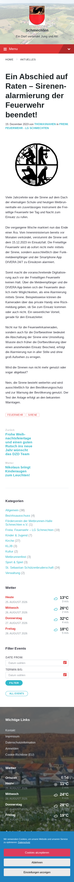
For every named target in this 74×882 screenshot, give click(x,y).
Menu (13, 49)
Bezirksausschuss (17, 515)
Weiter (9, 463)
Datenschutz (24, 842)
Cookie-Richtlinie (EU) (19, 754)
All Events (16, 693)
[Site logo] (37, 24)
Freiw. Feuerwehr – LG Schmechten (29, 530)
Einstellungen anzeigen (37, 872)
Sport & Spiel (14, 562)
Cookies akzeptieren (37, 852)
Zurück (10, 430)
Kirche (9, 540)
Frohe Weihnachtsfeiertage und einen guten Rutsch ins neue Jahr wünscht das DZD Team (18, 444)
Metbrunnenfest (15, 557)
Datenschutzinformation (20, 742)
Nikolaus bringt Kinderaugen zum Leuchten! (17, 471)
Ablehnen (37, 862)
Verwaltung (12, 573)
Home (9, 59)
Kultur (9, 551)
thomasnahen (45, 124)
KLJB (9, 546)
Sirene (32, 415)
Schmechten (37, 30)
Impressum (12, 736)
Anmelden (11, 748)
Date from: (14, 657)
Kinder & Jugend (16, 535)
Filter (14, 682)
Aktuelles (28, 59)
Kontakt (10, 730)
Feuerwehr (15, 415)
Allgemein (11, 510)
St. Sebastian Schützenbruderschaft (29, 567)
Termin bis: (14, 669)
